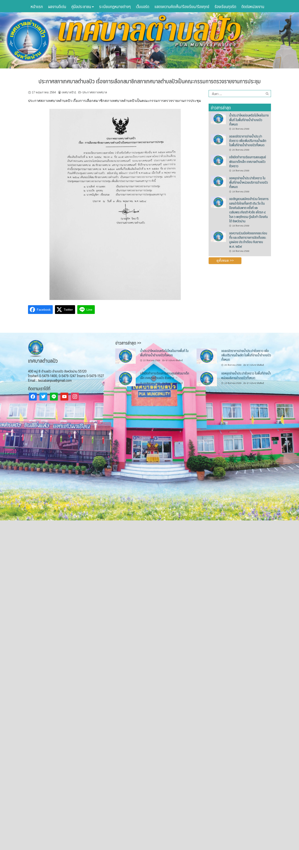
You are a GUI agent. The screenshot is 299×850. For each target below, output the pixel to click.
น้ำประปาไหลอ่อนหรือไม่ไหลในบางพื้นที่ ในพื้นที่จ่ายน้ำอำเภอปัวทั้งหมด (249, 119)
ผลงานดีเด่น (57, 6)
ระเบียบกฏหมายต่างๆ (115, 6)
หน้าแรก (37, 6)
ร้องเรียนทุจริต (225, 6)
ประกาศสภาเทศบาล (94, 92)
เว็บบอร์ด (142, 6)
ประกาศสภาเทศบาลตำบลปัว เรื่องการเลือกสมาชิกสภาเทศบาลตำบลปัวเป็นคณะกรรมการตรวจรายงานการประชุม (150, 81)
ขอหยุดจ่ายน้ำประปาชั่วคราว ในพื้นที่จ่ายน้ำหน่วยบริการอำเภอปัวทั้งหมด (248, 182)
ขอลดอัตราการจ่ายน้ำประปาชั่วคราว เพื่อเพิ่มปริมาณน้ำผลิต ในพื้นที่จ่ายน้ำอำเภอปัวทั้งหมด (247, 140)
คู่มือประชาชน (81, 6)
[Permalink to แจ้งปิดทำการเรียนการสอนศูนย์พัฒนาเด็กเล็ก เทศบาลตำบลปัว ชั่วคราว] (218, 160)
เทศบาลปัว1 (69, 92)
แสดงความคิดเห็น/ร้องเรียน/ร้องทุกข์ (182, 6)
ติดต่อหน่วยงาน (252, 6)
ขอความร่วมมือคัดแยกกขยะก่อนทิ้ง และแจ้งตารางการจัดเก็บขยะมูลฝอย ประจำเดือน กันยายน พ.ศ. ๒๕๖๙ (248, 239)
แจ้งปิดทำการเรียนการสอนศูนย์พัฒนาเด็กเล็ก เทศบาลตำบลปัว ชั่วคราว (247, 161)
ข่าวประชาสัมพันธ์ (174, 360)
